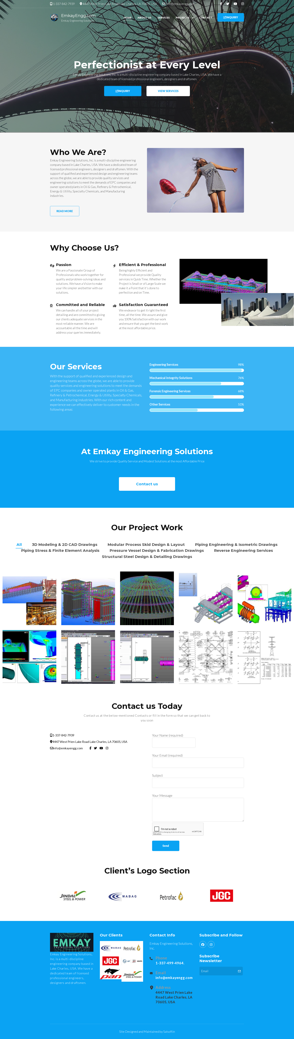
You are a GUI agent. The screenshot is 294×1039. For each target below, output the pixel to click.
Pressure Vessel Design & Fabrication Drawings (157, 550)
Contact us (147, 484)
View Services (168, 91)
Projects (183, 17)
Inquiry (232, 17)
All (19, 544)
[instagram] (211, 944)
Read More (64, 211)
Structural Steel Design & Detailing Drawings (147, 556)
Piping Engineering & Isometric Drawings (236, 544)
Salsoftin (169, 1031)
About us (144, 17)
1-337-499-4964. (170, 963)
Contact (205, 17)
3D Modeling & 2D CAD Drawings (64, 544)
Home (128, 17)
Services (163, 17)
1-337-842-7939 (64, 4)
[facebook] (202, 944)
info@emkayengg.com (180, 4)
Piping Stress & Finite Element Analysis (60, 550)
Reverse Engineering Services (243, 550)
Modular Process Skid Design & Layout (146, 544)
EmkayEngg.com (78, 15)
